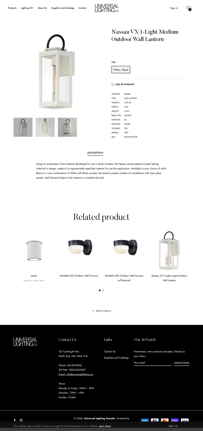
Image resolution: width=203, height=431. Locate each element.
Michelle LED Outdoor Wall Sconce (79, 276)
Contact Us (109, 351)
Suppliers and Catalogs (116, 358)
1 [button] (100, 290)
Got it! (173, 426)
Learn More (105, 426)
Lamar (34, 276)
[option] (33, 261)
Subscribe (182, 362)
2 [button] (103, 290)
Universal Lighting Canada (99, 418)
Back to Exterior (103, 310)
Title (113, 62)
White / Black (120, 70)
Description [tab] (95, 153)
